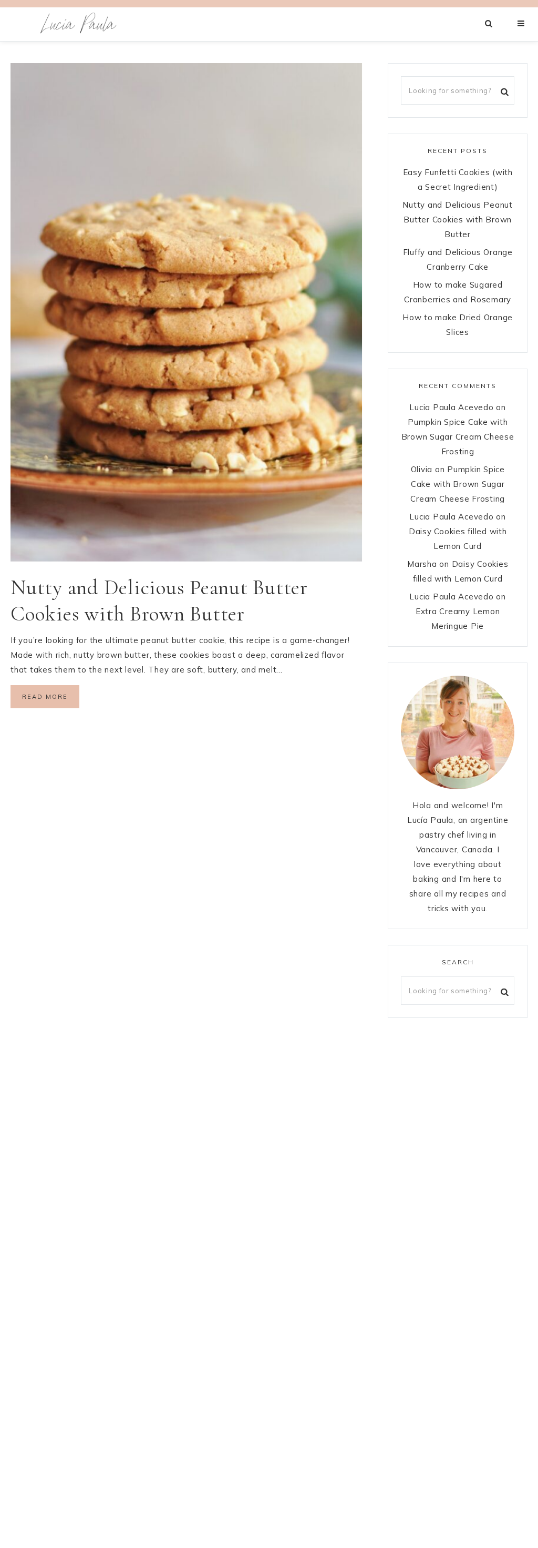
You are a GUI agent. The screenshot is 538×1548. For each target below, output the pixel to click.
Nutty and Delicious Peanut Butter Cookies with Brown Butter (457, 219)
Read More (45, 696)
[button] (521, 23)
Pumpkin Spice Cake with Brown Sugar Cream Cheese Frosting (457, 436)
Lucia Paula (79, 24)
